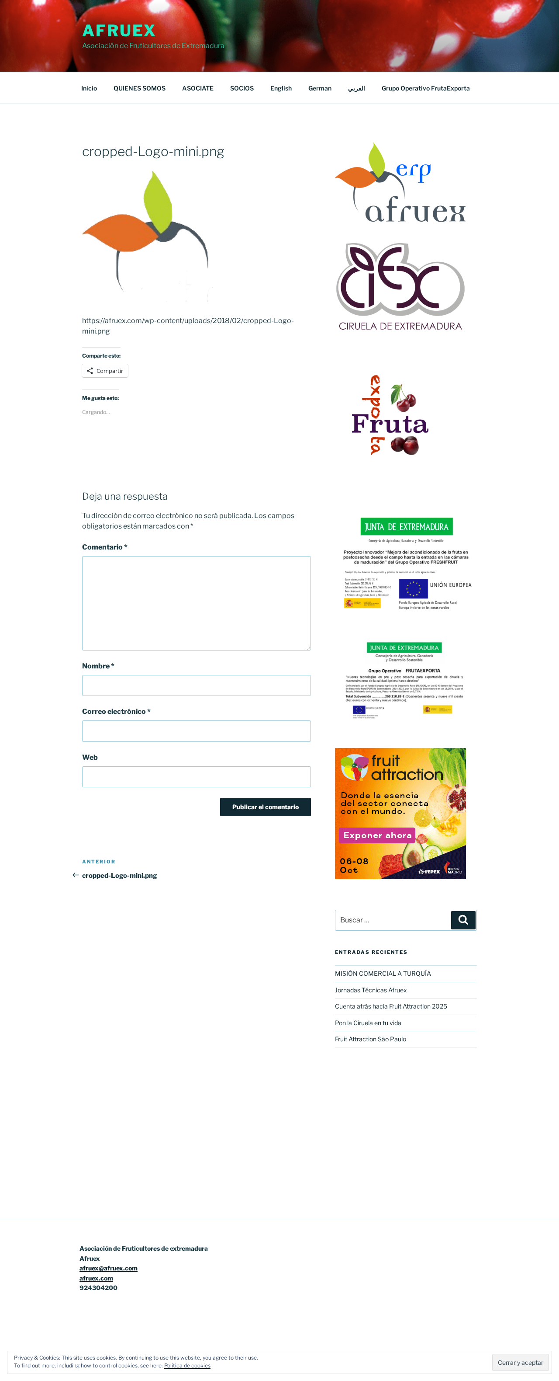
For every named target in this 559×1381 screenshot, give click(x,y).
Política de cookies (187, 1365)
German (319, 88)
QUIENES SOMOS (140, 88)
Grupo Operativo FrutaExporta (426, 88)
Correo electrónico (116, 711)
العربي (356, 88)
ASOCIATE (198, 88)
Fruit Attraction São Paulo (370, 1039)
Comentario (105, 547)
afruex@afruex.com (108, 1268)
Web (90, 757)
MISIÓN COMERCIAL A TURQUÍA (383, 973)
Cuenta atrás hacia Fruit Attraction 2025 (391, 1006)
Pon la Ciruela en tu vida (368, 1022)
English (281, 88)
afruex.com (96, 1278)
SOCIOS (242, 88)
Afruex (119, 30)
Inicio (89, 88)
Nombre (98, 666)
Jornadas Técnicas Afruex (371, 990)
